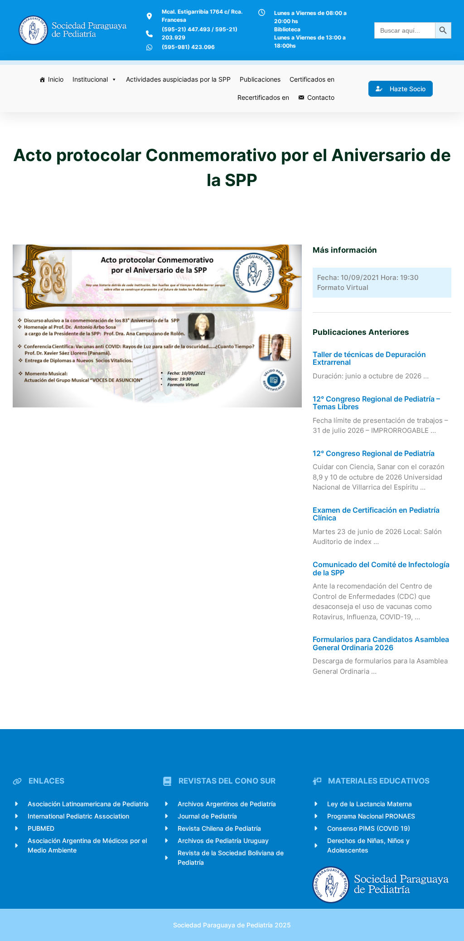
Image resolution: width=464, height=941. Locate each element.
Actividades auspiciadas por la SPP (178, 79)
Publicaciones (260, 79)
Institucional (90, 79)
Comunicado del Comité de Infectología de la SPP (381, 569)
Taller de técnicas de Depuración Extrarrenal (369, 359)
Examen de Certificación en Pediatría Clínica (376, 514)
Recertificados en (263, 97)
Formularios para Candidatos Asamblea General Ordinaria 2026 (381, 644)
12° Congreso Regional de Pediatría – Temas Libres (376, 403)
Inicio (55, 79)
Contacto (320, 97)
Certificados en (312, 79)
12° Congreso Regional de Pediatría (374, 454)
